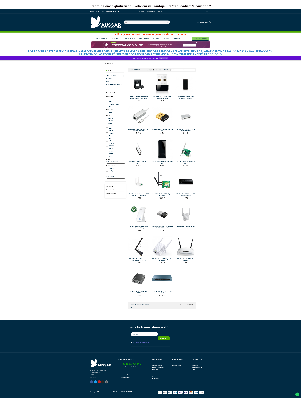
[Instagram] (102, 381)
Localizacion (195, 365)
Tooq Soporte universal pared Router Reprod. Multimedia (138, 97)
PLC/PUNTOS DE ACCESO (114, 85)
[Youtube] (99, 381)
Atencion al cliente (197, 367)
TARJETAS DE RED (111, 75)
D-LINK (110, 125)
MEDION (110, 141)
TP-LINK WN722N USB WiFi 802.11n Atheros (138, 162)
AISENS (110, 118)
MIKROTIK (111, 143)
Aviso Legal (155, 369)
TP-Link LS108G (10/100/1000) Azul (162, 292)
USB (107, 81)
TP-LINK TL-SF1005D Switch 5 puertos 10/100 (186, 129)
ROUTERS (109, 78)
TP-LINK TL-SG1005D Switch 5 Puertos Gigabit (185, 194)
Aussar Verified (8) (111, 193)
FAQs (193, 369)
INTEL (110, 138)
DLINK (110, 128)
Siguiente (191, 304)
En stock (111, 168)
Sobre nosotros (156, 378)
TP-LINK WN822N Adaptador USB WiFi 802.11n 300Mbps (139, 194)
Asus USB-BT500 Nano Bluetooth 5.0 (162, 129)
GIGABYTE (111, 133)
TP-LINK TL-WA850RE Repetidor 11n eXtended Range (139, 227)
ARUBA (110, 120)
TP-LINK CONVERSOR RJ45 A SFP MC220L (139, 292)
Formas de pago (176, 365)
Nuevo (110, 112)
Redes (110, 70)
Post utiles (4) (110, 190)
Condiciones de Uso (157, 363)
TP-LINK (110, 151)
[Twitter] (95, 381)
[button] (206, 11)
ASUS (110, 123)
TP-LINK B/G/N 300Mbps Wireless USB (162, 162)
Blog (153, 376)
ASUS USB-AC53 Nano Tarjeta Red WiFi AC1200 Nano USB (162, 227)
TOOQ (110, 148)
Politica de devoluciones (178, 363)
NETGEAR (111, 146)
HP (109, 135)
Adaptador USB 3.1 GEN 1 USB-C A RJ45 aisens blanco (138, 129)
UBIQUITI (111, 156)
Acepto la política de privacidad (141, 342)
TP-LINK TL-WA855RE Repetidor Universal (162, 259)
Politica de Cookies (157, 365)
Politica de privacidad (158, 367)
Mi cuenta (194, 363)
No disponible (112, 171)
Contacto (154, 374)
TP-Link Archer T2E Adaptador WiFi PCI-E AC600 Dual (138, 259)
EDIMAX (110, 130)
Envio (153, 371)
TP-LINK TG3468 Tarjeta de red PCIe (185, 162)
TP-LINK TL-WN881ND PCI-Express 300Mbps (162, 194)
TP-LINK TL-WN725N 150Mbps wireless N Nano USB (162, 97)
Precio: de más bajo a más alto (182, 70)
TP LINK (110, 153)
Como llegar (93, 377)
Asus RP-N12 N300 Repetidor (186, 226)
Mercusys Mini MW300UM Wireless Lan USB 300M (186, 97)
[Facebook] (91, 381)
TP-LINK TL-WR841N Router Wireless (185, 259)
